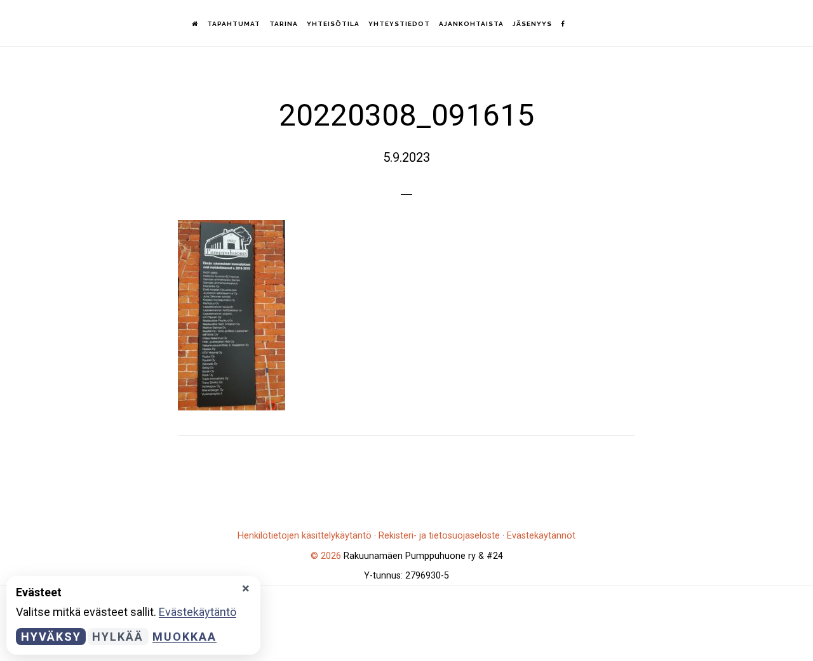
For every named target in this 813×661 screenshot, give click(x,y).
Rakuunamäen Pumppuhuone (82, 22)
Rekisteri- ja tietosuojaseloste (439, 535)
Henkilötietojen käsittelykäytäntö (305, 535)
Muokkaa (184, 636)
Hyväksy (51, 636)
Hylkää (118, 636)
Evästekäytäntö (197, 611)
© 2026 (326, 556)
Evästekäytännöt (541, 535)
